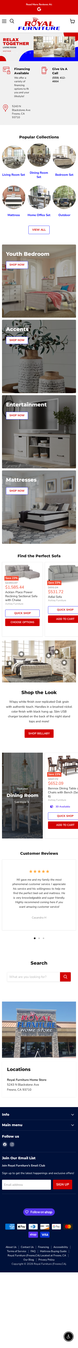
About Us (11, 1247)
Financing (43, 1247)
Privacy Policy (46, 1260)
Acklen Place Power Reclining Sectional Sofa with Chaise (21, 596)
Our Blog (28, 1260)
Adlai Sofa (55, 597)
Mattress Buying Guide (53, 1251)
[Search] (65, 977)
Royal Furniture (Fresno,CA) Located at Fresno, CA (37, 1255)
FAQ (33, 1251)
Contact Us (27, 1247)
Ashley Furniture (14, 603)
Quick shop (22, 613)
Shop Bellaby (39, 733)
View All (39, 230)
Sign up (62, 1184)
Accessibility (60, 1247)
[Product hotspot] (21, 654)
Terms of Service (16, 1251)
